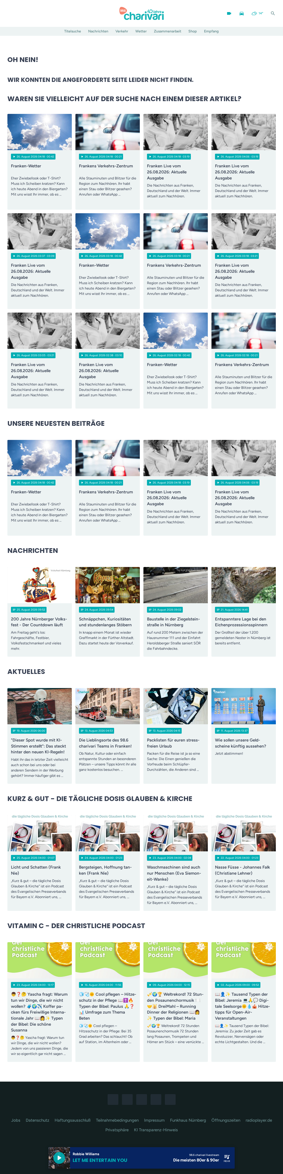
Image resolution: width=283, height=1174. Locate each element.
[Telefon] (38, 13)
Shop (192, 31)
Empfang (211, 31)
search (273, 13)
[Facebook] (11, 13)
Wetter (141, 31)
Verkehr (121, 31)
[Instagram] (20, 13)
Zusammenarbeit (167, 31)
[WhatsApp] (29, 13)
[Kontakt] (47, 13)
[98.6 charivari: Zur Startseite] (141, 13)
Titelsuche (72, 31)
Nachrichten (98, 31)
